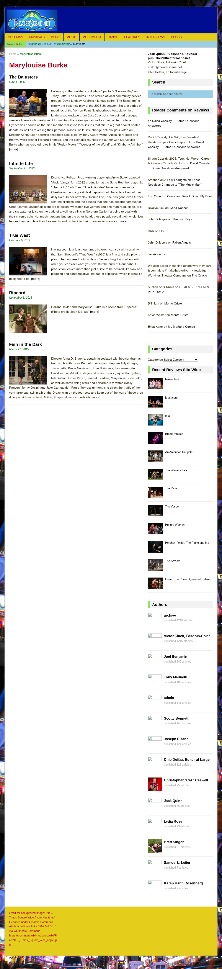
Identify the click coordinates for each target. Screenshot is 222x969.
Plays (55, 37)
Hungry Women (174, 524)
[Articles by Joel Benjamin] (155, 665)
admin (169, 698)
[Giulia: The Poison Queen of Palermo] (155, 586)
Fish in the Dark (25, 344)
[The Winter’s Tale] (155, 477)
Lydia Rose (173, 821)
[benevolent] (155, 386)
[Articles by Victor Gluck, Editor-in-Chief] (155, 645)
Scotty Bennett (176, 718)
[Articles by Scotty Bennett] (155, 727)
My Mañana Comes (181, 326)
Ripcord (17, 292)
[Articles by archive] (155, 624)
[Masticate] (155, 405)
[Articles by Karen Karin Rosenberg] (155, 892)
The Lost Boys (182, 219)
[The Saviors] (155, 568)
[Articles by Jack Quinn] (155, 809)
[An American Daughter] (155, 459)
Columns (15, 37)
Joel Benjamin (175, 656)
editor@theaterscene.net (165, 67)
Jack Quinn (173, 801)
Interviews (155, 37)
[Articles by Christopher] (155, 789)
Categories (155, 359)
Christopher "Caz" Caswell (186, 780)
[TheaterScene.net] (111, 20)
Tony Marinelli (175, 677)
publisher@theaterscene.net (169, 58)
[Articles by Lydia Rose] (155, 830)
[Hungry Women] (155, 532)
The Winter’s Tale (176, 470)
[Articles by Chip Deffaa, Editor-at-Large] (155, 768)
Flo (161, 231)
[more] (13, 149)
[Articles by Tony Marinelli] (155, 686)
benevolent (172, 379)
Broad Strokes (174, 433)
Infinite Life (21, 163)
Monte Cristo (173, 303)
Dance (113, 37)
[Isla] (155, 423)
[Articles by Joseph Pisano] (155, 748)
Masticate (171, 397)
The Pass (171, 488)
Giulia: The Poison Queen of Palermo (188, 579)
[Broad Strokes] (155, 441)
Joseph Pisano (176, 739)
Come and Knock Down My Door (189, 196)
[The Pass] (155, 495)
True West (19, 235)
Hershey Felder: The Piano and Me (187, 542)
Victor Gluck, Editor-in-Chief (187, 636)
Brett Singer (174, 842)
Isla (51, 44)
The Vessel (172, 506)
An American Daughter (179, 452)
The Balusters (23, 77)
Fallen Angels (181, 242)
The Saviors (172, 561)
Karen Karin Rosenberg (183, 883)
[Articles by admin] (155, 706)
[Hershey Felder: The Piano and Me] (155, 550)
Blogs (176, 37)
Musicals (37, 37)
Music (71, 37)
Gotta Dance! (179, 208)
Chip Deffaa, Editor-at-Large (187, 759)
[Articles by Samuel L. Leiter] (155, 871)
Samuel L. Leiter (177, 862)
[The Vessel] (155, 514)
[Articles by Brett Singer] (155, 851)
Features (132, 37)
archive (170, 615)
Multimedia (92, 37)
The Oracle (199, 275)
